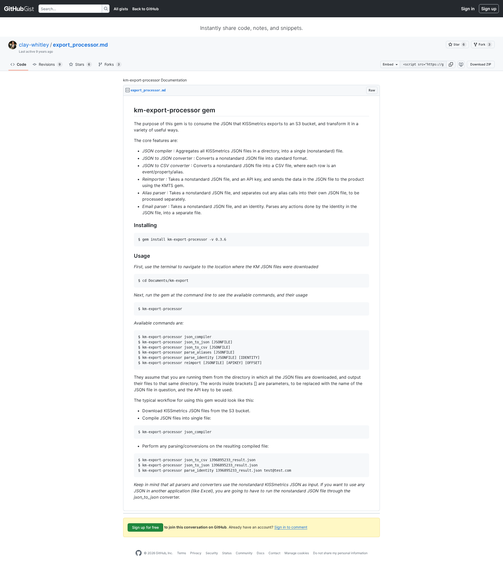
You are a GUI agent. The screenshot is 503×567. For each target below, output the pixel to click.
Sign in (468, 8)
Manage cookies (297, 553)
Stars (82, 64)
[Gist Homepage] (19, 8)
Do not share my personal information (340, 553)
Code (21, 64)
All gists (121, 9)
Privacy (195, 553)
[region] (251, 303)
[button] (450, 64)
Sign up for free (145, 527)
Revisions (50, 64)
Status (227, 553)
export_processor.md (80, 45)
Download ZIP (480, 64)
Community (244, 553)
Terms (181, 553)
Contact (274, 553)
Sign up (488, 8)
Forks (112, 64)
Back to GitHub (145, 9)
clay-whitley (34, 45)
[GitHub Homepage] (138, 553)
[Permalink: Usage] (130, 256)
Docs (260, 553)
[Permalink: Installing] (130, 225)
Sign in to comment (290, 527)
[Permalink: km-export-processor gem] (130, 110)
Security (212, 553)
